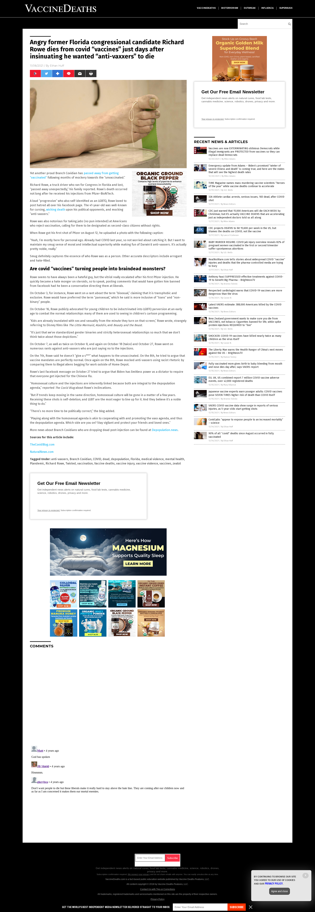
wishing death (55, 209)
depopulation (120, 459)
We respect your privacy (139, 874)
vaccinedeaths (206, 8)
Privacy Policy (157, 899)
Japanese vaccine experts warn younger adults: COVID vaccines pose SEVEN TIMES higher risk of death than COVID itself (245, 393)
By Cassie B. (226, 298)
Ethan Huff (57, 65)
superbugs (285, 8)
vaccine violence (147, 463)
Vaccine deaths (104, 463)
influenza (267, 8)
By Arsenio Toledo (229, 284)
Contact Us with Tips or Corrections (157, 889)
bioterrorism (229, 8)
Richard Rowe (55, 463)
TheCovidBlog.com (42, 444)
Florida (135, 459)
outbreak (250, 8)
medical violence (152, 459)
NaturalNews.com (42, 452)
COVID (97, 459)
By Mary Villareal (228, 385)
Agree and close (279, 891)
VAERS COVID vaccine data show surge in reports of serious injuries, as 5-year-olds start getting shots (243, 407)
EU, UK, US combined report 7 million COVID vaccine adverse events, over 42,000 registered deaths (244, 379)
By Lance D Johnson (230, 235)
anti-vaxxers (59, 459)
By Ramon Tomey (228, 357)
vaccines (165, 463)
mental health (174, 459)
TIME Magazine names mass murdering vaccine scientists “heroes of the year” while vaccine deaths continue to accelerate (247, 184)
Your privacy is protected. (48, 510)
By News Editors (228, 204)
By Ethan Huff (227, 270)
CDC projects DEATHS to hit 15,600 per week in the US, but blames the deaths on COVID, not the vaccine (242, 230)
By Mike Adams (228, 159)
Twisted (70, 463)
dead (106, 459)
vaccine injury (125, 463)
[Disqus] (108, 696)
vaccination (85, 463)
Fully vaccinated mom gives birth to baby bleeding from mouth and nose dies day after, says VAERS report (245, 365)
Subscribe (237, 907)
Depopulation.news (165, 430)
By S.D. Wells (227, 190)
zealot (177, 463)
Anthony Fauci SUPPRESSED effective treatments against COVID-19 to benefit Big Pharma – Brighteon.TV (246, 278)
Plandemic (37, 463)
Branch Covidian (81, 459)
